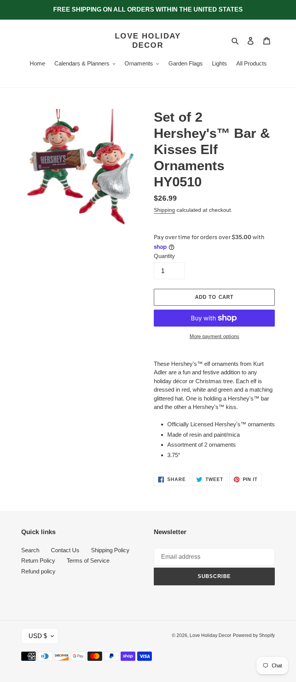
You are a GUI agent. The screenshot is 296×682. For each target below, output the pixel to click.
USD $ (38, 636)
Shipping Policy (110, 550)
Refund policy (38, 571)
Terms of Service (88, 560)
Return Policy (38, 560)
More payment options (214, 336)
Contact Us (65, 550)
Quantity (164, 256)
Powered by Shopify (254, 635)
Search (30, 550)
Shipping (164, 210)
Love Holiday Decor (148, 40)
